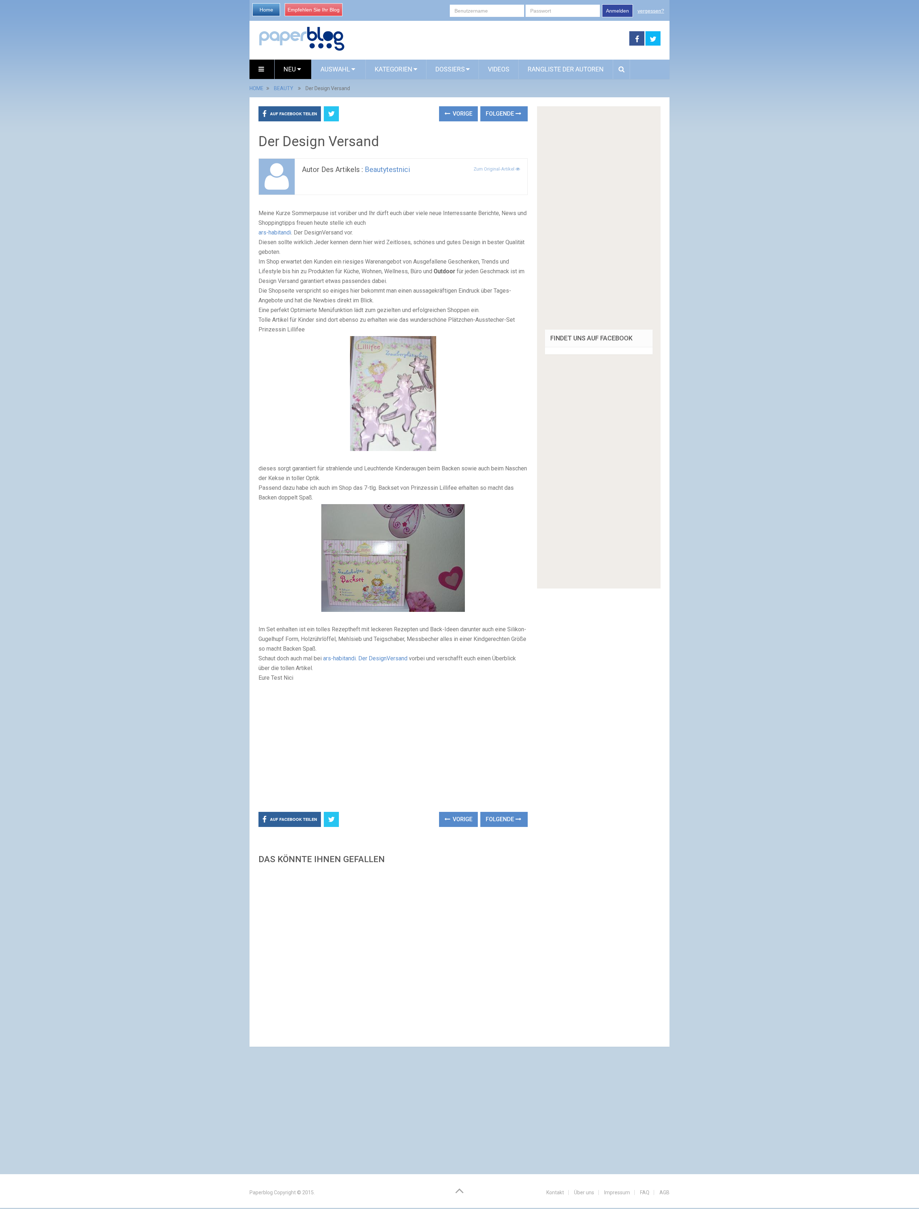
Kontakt (555, 1192)
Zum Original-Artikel (495, 169)
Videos (498, 69)
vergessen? (651, 11)
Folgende (501, 113)
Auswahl (336, 69)
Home (266, 10)
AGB (664, 1192)
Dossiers (450, 69)
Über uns (584, 1192)
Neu (290, 69)
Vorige (461, 113)
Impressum (617, 1192)
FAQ (644, 1192)
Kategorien (393, 69)
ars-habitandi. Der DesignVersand (365, 658)
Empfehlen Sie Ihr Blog (314, 10)
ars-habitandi (274, 232)
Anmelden (617, 11)
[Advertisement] (487, 39)
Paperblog (261, 1192)
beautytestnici (387, 169)
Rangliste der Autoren (566, 69)
